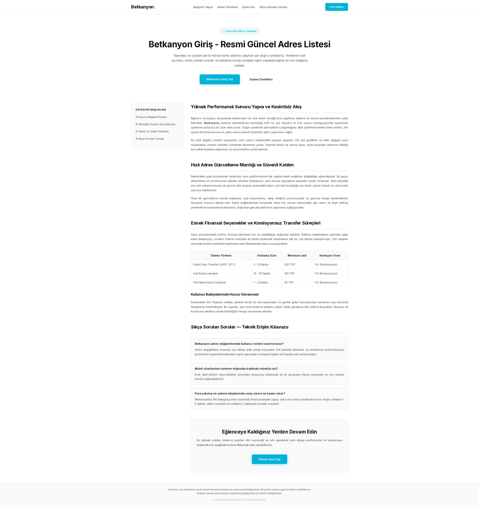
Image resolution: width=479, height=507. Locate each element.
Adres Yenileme (227, 7)
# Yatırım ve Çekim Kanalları (152, 131)
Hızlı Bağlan (336, 6)
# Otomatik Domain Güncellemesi (155, 124)
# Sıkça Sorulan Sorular (150, 138)
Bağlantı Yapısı (203, 7)
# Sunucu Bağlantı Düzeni (151, 117)
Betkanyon (143, 7)
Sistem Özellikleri (261, 79)
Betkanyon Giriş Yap (219, 79)
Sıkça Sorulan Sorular (273, 7)
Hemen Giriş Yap (269, 459)
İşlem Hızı (248, 7)
